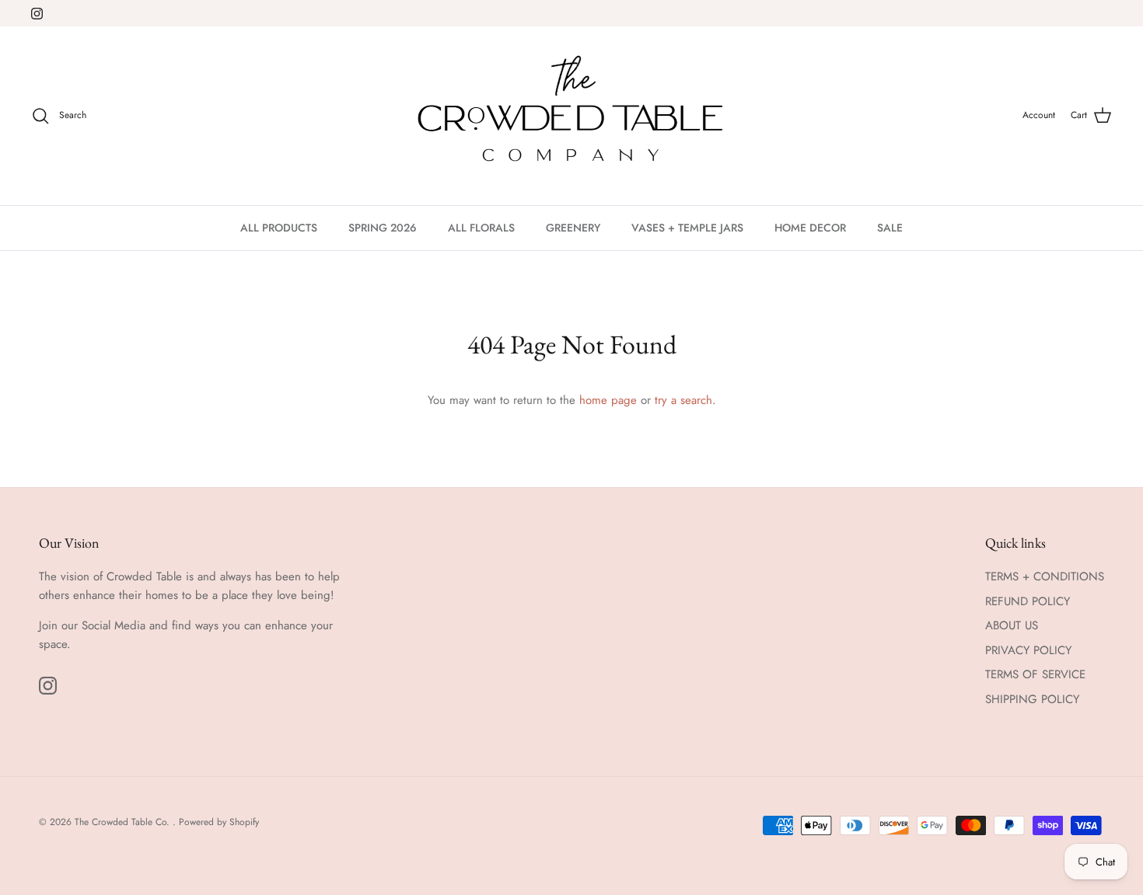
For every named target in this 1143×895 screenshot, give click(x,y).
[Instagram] (37, 13)
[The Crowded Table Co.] (572, 116)
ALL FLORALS (481, 227)
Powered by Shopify (219, 822)
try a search (683, 400)
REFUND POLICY (1027, 601)
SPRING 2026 (382, 227)
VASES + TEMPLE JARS (687, 227)
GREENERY (573, 227)
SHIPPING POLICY (1032, 699)
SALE (890, 227)
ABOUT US (1011, 625)
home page (608, 400)
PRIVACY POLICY (1028, 650)
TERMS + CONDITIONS (1044, 576)
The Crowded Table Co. (124, 822)
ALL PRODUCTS (278, 227)
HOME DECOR (810, 227)
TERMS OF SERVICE (1035, 674)
